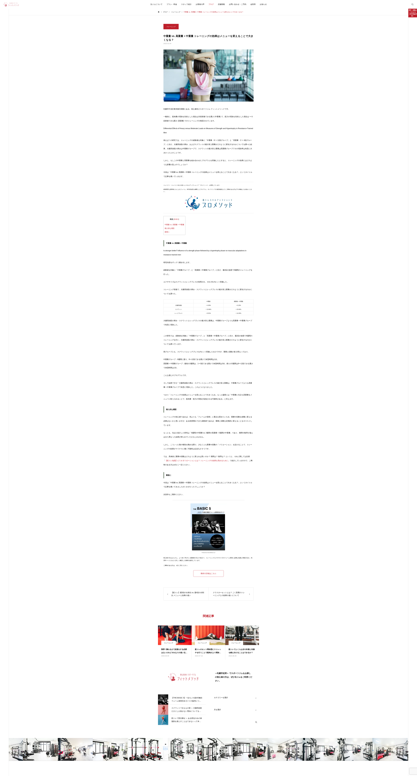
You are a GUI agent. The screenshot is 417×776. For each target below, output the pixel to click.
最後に (167, 232)
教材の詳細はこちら (208, 573)
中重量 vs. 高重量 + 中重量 (174, 224)
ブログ (211, 4)
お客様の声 (200, 4)
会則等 (253, 4)
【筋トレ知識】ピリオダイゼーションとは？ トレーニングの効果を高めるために (196, 461)
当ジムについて (156, 4)
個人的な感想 (169, 228)
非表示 (176, 219)
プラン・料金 (172, 4)
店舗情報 (221, 4)
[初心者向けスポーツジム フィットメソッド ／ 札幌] (11, 4)
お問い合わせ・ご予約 (237, 4)
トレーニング (171, 26)
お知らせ (263, 4)
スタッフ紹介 (186, 4)
